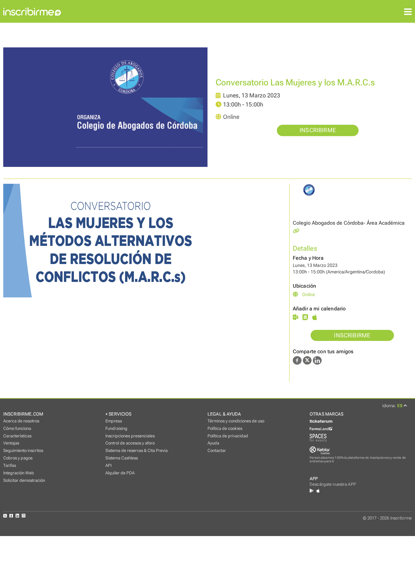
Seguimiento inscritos (23, 450)
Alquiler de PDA (120, 472)
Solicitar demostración (24, 480)
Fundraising (116, 428)
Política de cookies (225, 428)
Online (231, 117)
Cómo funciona (17, 428)
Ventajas (11, 443)
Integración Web (18, 472)
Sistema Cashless (121, 458)
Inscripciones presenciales (130, 435)
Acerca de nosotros (21, 421)
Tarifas (9, 465)
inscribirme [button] (318, 130)
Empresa (113, 421)
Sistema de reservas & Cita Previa (136, 450)
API (108, 465)
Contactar (217, 450)
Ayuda (213, 443)
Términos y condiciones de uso (236, 421)
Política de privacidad (228, 435)
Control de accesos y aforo (130, 443)
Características (17, 435)
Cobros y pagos (17, 458)
